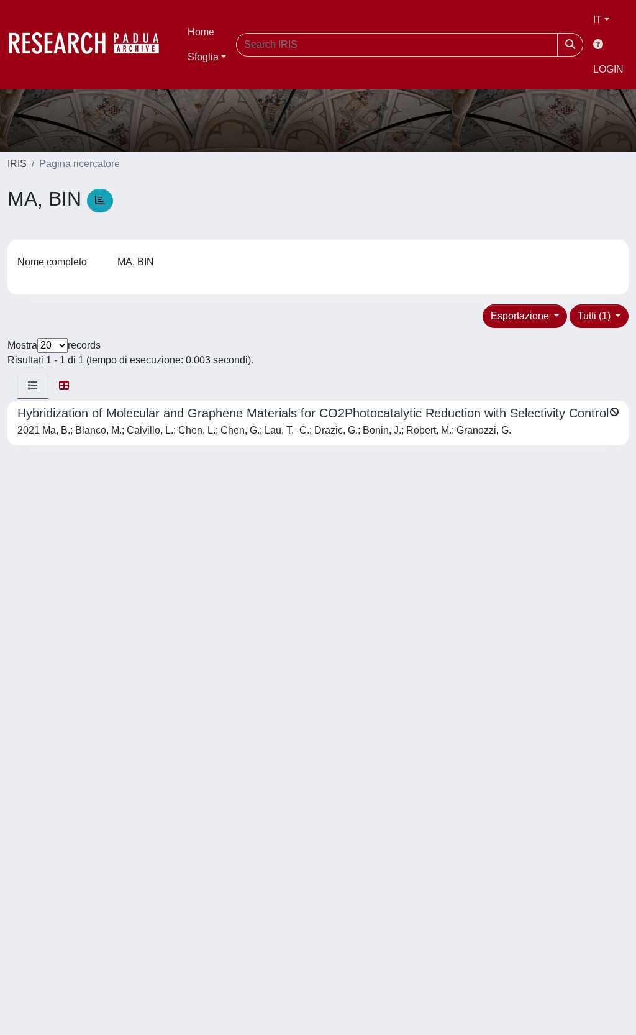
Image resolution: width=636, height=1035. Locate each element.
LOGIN (608, 69)
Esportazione (521, 316)
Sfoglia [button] (203, 57)
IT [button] (597, 19)
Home (201, 32)
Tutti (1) (595, 316)
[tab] (32, 386)
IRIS (17, 163)
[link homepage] (90, 45)
